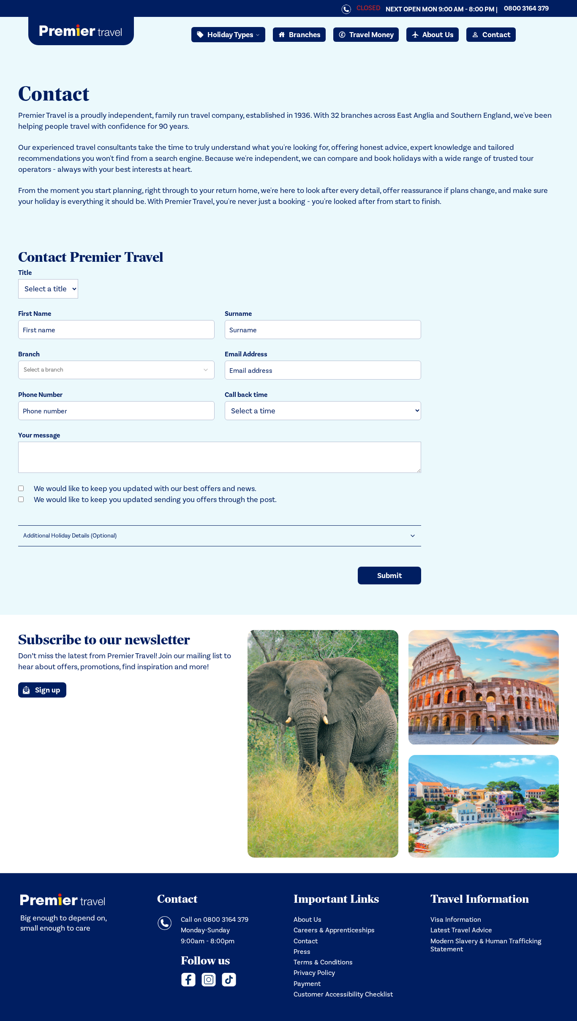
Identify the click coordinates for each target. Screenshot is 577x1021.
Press (302, 952)
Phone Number (40, 395)
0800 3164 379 (526, 8)
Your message (39, 435)
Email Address (246, 354)
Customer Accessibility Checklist (343, 994)
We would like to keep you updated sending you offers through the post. (155, 499)
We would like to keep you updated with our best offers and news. (145, 488)
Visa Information (455, 919)
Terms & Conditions (323, 962)
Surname (238, 314)
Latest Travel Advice (461, 930)
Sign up (47, 690)
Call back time (246, 395)
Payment (307, 984)
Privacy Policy (314, 973)
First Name (34, 314)
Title (25, 273)
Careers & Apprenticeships (334, 930)
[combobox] (116, 370)
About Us (307, 919)
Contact (306, 941)
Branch (29, 354)
